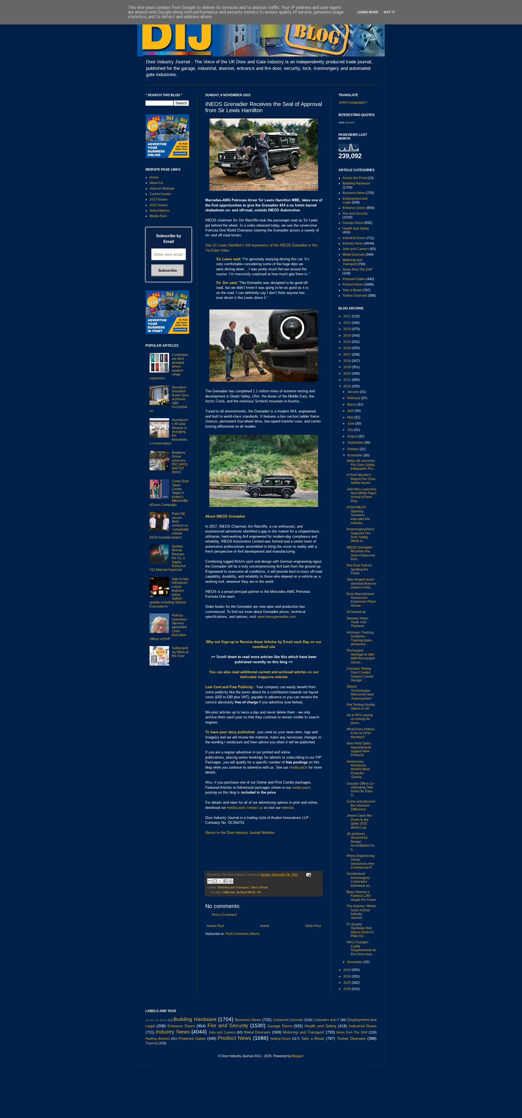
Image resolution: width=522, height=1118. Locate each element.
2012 (347, 323)
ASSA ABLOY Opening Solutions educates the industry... (358, 515)
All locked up (356, 612)
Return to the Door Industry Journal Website (239, 833)
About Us (156, 183)
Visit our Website (162, 188)
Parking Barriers (157, 1039)
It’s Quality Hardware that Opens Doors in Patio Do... (360, 930)
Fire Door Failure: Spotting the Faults (359, 569)
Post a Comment (224, 915)
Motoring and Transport (233, 887)
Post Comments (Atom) (242, 934)
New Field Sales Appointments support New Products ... (359, 749)
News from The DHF (357, 269)
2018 (347, 361)
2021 (347, 380)
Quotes (350, 122)
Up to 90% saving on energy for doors (360, 719)
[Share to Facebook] (225, 881)
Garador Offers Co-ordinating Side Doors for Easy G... (361, 789)
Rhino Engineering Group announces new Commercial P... (361, 861)
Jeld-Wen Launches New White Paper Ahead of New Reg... (362, 495)
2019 (347, 367)
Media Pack (158, 216)
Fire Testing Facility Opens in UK (361, 706)
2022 (347, 386)
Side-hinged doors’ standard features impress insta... (362, 583)
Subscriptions (160, 210)
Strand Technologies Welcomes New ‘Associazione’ (360, 692)
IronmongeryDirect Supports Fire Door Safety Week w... (360, 535)
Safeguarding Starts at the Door (180, 652)
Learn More (367, 12)
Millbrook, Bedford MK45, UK (242, 892)
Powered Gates (354, 279)
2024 (347, 976)
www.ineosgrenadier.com (276, 617)
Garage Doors (353, 223)
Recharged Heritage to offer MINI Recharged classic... (361, 656)
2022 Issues (158, 205)
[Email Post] (308, 874)
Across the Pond (355, 178)
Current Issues (160, 194)
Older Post (313, 926)
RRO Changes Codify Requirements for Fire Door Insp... (361, 948)
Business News (354, 193)
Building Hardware (356, 183)
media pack (298, 767)
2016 (347, 348)
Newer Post (215, 926)
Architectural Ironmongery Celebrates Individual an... (359, 879)
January (353, 392)
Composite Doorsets (288, 1020)
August (352, 436)
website (288, 808)
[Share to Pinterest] (230, 881)
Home (264, 926)
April (351, 411)
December (355, 962)
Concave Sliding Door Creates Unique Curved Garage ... (360, 674)
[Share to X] (220, 881)
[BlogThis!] (215, 881)
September (355, 442)
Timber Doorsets (355, 295)
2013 (347, 329)
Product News (353, 284)
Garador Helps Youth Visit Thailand (357, 622)
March (352, 404)
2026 (347, 989)
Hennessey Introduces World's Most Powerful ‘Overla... (358, 769)
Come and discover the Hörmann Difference (361, 805)
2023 (347, 970)
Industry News (353, 243)
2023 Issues (158, 199)
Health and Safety (356, 228)
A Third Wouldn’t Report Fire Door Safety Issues (361, 479)
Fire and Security (355, 213)
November (355, 455)
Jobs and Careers (356, 249)
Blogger (297, 1056)
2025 (347, 983)
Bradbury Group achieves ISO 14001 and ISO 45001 (180, 462)
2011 (347, 316)
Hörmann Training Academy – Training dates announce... (360, 638)
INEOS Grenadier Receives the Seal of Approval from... (361, 553)
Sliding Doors (280, 1039)
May (350, 417)
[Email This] (210, 881)
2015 (347, 342)
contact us (254, 808)
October (353, 449)
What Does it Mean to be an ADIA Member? (361, 733)
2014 (347, 335)
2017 (347, 354)
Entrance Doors (354, 208)
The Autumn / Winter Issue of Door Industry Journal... (361, 912)
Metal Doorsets (354, 254)
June (351, 423)
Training (151, 1043)
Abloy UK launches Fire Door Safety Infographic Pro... (361, 465)
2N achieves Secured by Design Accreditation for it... (361, 841)
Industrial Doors (354, 238)
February (354, 398)
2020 (347, 373)
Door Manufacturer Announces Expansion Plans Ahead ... (361, 599)
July (350, 430)
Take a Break (259, 887)
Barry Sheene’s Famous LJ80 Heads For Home (361, 896)
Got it (389, 12)
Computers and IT (326, 1020)
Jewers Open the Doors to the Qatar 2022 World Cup (359, 821)
